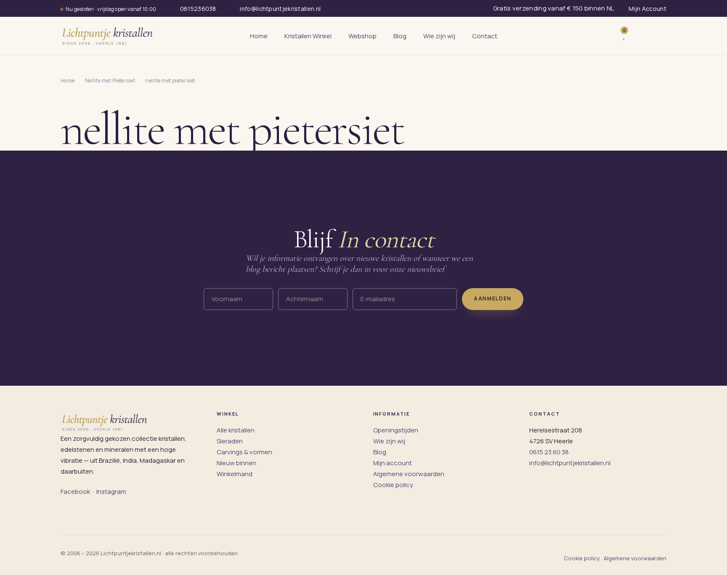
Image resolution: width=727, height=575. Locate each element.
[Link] (637, 36)
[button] (657, 36)
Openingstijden (395, 430)
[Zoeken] (607, 36)
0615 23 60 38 (549, 452)
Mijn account (392, 462)
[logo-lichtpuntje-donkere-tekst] (108, 35)
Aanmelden (493, 298)
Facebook (75, 491)
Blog (379, 452)
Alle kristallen (236, 430)
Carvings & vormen (244, 452)
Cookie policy (393, 484)
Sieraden (230, 441)
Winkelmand (234, 473)
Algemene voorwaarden (408, 473)
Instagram (111, 491)
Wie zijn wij (389, 441)
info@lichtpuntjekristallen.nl (569, 462)
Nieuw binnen (236, 462)
